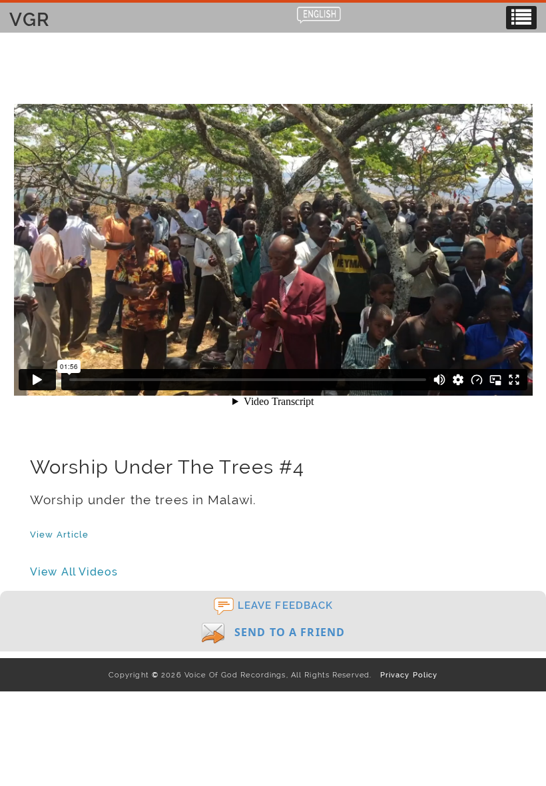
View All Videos (74, 572)
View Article (59, 534)
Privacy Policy (405, 675)
